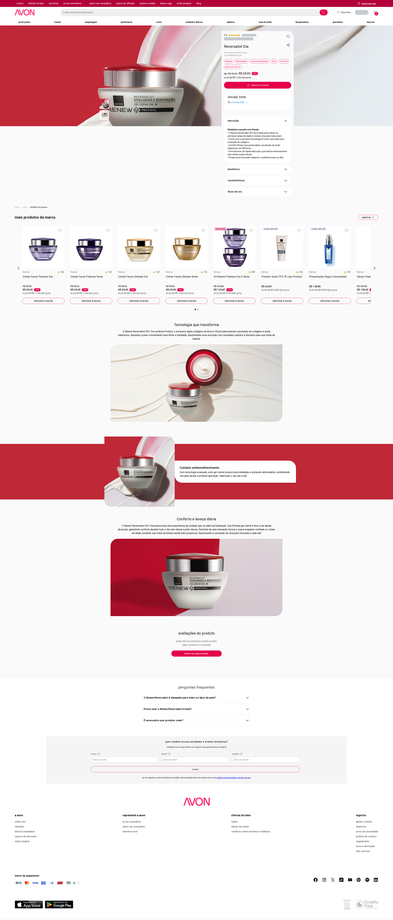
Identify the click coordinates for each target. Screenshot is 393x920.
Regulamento (362, 841)
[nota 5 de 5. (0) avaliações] (249, 35)
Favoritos (346, 12)
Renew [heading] (26, 272)
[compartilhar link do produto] (288, 45)
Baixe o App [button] (166, 3)
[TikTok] (341, 879)
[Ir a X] (332, 879)
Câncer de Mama (240, 826)
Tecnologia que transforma (196, 325)
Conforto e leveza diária (196, 519)
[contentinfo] (60, 272)
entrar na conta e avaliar (196, 653)
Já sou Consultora (72, 3)
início (17, 207)
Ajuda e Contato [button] (147, 3)
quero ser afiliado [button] (125, 3)
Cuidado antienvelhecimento (199, 468)
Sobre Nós (20, 821)
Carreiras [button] (53, 3)
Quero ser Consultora (134, 826)
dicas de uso (235, 191)
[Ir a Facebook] (315, 879)
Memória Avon (130, 831)
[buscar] (324, 12)
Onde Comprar (22, 841)
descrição (233, 120)
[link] (43, 279)
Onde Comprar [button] (184, 3)
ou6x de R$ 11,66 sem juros (237, 77)
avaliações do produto (196, 633)
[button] (288, 36)
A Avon (19, 815)
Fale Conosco (363, 851)
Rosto (25, 207)
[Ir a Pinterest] (358, 879)
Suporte (361, 815)
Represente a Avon (134, 815)
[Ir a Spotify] (367, 879)
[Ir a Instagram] (324, 879)
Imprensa (361, 826)
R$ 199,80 (219, 286)
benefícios (234, 169)
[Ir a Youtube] (350, 879)
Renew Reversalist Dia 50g (235, 53)
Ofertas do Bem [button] (36, 3)
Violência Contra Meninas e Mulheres (250, 831)
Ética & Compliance (25, 831)
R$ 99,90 (27, 286)
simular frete (237, 97)
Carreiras (19, 826)
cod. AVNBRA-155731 (233, 55)
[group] (43, 265)
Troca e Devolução (365, 846)
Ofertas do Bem (241, 815)
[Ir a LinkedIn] (375, 879)
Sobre (234, 821)
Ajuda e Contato (364, 821)
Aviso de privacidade (367, 831)
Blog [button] (198, 3)
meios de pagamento (27, 875)
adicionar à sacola (43, 301)
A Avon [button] (20, 3)
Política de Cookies (366, 836)
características (236, 180)
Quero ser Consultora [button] (100, 3)
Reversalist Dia (236, 46)
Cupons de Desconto (26, 836)
